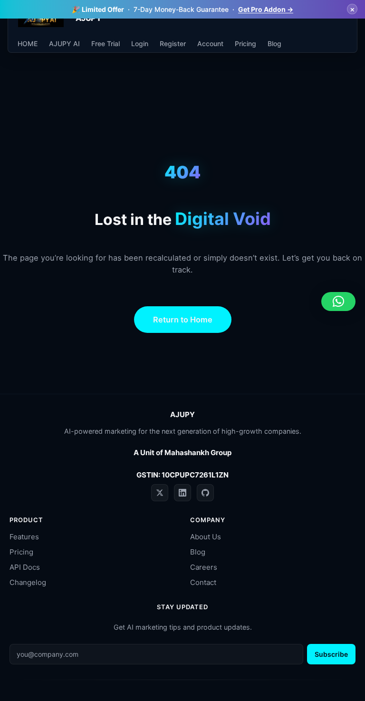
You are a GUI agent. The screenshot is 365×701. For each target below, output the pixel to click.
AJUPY (182, 414)
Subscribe (331, 654)
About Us (205, 536)
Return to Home (182, 319)
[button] (338, 301)
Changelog (28, 582)
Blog (197, 551)
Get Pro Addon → (265, 9)
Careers (203, 567)
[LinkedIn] (182, 492)
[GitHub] (205, 492)
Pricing (21, 551)
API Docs (25, 567)
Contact (203, 582)
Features (24, 536)
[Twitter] (159, 492)
